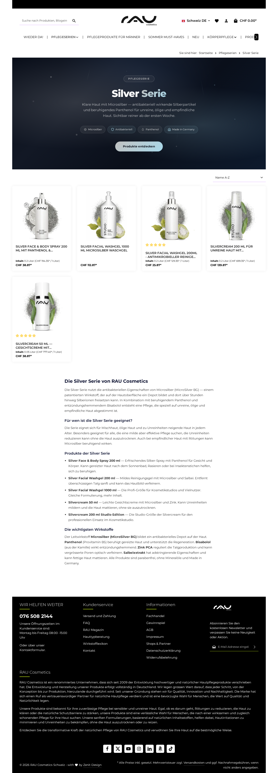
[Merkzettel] (216, 20)
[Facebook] (107, 749)
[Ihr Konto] (226, 20)
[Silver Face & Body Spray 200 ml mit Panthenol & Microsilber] (42, 215)
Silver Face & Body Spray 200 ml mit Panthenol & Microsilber (41, 248)
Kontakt (89, 650)
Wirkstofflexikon (95, 644)
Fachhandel (155, 616)
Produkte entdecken (139, 146)
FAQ (86, 623)
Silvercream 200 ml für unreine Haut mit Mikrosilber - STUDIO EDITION (236, 248)
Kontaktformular (32, 650)
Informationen (160, 604)
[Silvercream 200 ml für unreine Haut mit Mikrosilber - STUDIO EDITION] (236, 215)
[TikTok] (171, 749)
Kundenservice (98, 604)
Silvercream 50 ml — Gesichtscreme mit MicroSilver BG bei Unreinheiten (34, 346)
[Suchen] (74, 20)
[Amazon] (160, 749)
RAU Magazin (93, 630)
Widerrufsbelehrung (161, 657)
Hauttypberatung (96, 637)
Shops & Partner (158, 644)
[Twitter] (118, 749)
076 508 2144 (36, 616)
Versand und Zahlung (99, 616)
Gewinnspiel (155, 623)
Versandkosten (194, 762)
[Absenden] (254, 647)
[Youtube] (128, 749)
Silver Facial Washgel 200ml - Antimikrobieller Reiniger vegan (171, 255)
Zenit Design (92, 765)
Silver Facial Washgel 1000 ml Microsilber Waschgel (105, 248)
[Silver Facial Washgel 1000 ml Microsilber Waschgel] (106, 215)
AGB (149, 630)
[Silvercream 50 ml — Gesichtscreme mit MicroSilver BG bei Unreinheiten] (42, 306)
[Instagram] (139, 749)
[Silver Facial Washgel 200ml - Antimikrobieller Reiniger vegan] (171, 215)
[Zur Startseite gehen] (139, 21)
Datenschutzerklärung (163, 650)
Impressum (155, 637)
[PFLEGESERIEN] (65, 37)
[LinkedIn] (150, 749)
